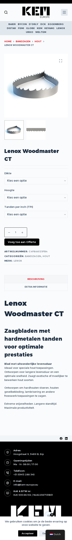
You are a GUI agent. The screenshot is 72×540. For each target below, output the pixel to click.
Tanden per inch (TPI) (18, 206)
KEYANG (49, 28)
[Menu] (64, 12)
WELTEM (40, 32)
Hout (46, 256)
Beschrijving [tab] (35, 279)
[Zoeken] (6, 12)
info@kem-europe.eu (25, 484)
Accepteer (28, 533)
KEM (39, 28)
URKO (29, 32)
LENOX (60, 28)
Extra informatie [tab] (36, 286)
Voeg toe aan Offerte (22, 242)
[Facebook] (61, 438)
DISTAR (11, 28)
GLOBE (30, 28)
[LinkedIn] (66, 438)
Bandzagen (33, 256)
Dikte (7, 173)
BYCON (22, 24)
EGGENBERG (56, 24)
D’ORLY (33, 24)
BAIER (12, 24)
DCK (43, 24)
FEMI (21, 28)
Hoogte (9, 190)
